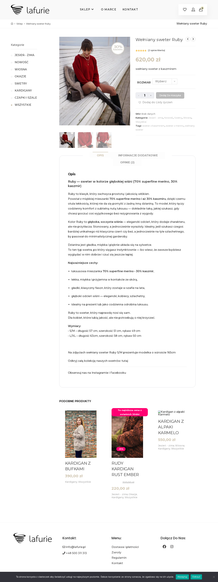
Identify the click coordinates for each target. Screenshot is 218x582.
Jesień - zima (156, 117)
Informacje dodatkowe (138, 155)
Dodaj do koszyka (170, 95)
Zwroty (116, 552)
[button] (155, 102)
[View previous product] (187, 39)
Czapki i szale (26, 97)
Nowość (168, 117)
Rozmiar (144, 82)
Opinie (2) (127, 162)
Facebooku (118, 372)
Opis (100, 155)
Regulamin (119, 557)
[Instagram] (171, 547)
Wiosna (187, 117)
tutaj (125, 360)
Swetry (178, 117)
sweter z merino (175, 125)
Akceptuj (182, 576)
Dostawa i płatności (125, 547)
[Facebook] (164, 547)
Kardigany (71, 481)
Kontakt (117, 563)
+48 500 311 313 (76, 553)
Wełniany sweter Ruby (38, 23)
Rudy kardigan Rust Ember (125, 469)
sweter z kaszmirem (153, 125)
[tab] (100, 155)
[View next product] (193, 39)
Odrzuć (196, 576)
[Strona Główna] (12, 23)
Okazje (20, 76)
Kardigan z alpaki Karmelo (171, 427)
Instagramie (100, 372)
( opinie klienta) (156, 50)
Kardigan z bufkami (78, 466)
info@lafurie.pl (76, 547)
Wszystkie (141, 121)
